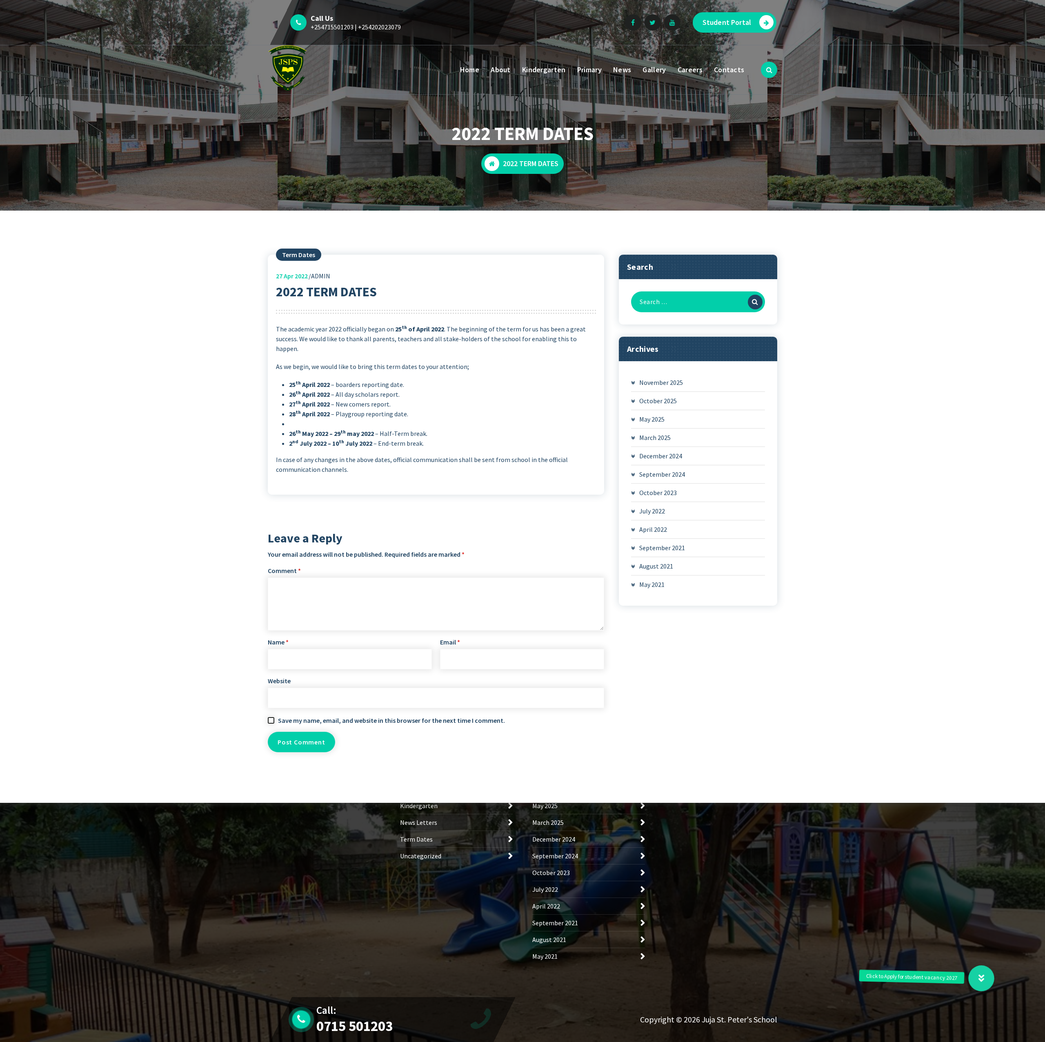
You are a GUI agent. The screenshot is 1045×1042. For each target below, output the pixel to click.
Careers (690, 69)
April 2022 (653, 529)
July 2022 (652, 511)
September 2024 (662, 474)
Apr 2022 (292, 276)
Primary (589, 69)
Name (278, 642)
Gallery (654, 69)
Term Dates (298, 255)
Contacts (729, 69)
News (622, 69)
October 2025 (658, 401)
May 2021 (652, 584)
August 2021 (656, 566)
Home (469, 69)
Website (279, 681)
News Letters (418, 822)
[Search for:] (698, 301)
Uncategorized (420, 856)
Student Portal (727, 22)
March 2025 (655, 437)
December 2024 (660, 456)
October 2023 (658, 493)
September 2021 (662, 548)
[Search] (755, 302)
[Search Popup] (769, 70)
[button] (981, 978)
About (501, 69)
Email (450, 642)
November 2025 (661, 382)
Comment (284, 571)
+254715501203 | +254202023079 (356, 27)
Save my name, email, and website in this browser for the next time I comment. (391, 720)
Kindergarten (544, 69)
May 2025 (652, 419)
